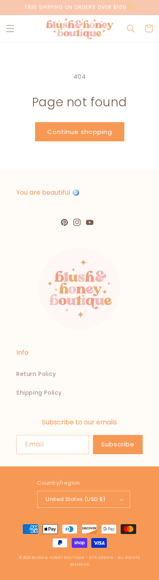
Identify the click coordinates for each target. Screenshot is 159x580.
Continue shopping (79, 131)
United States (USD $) (75, 499)
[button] (10, 28)
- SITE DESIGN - (101, 557)
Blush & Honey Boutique (58, 557)
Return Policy (36, 374)
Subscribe (118, 444)
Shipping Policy (39, 393)
